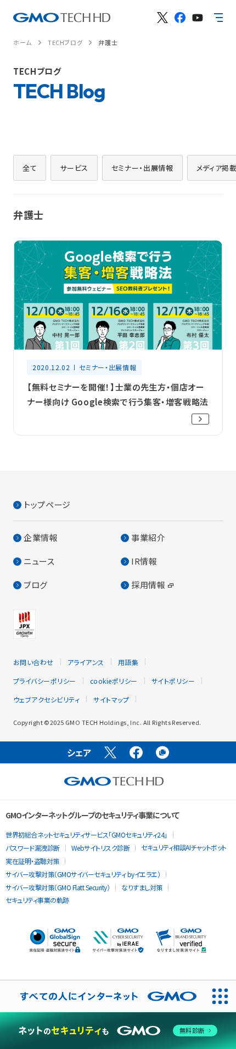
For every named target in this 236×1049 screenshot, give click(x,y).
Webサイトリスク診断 (100, 847)
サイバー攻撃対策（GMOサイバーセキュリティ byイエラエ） (82, 874)
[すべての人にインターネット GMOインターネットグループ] (102, 996)
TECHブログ (65, 42)
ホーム (22, 42)
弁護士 (107, 42)
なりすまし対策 (141, 887)
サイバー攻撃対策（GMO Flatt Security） (57, 887)
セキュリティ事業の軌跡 (37, 900)
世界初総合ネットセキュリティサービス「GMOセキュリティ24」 (86, 834)
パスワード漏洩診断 (32, 847)
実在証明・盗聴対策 (32, 861)
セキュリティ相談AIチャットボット (184, 847)
